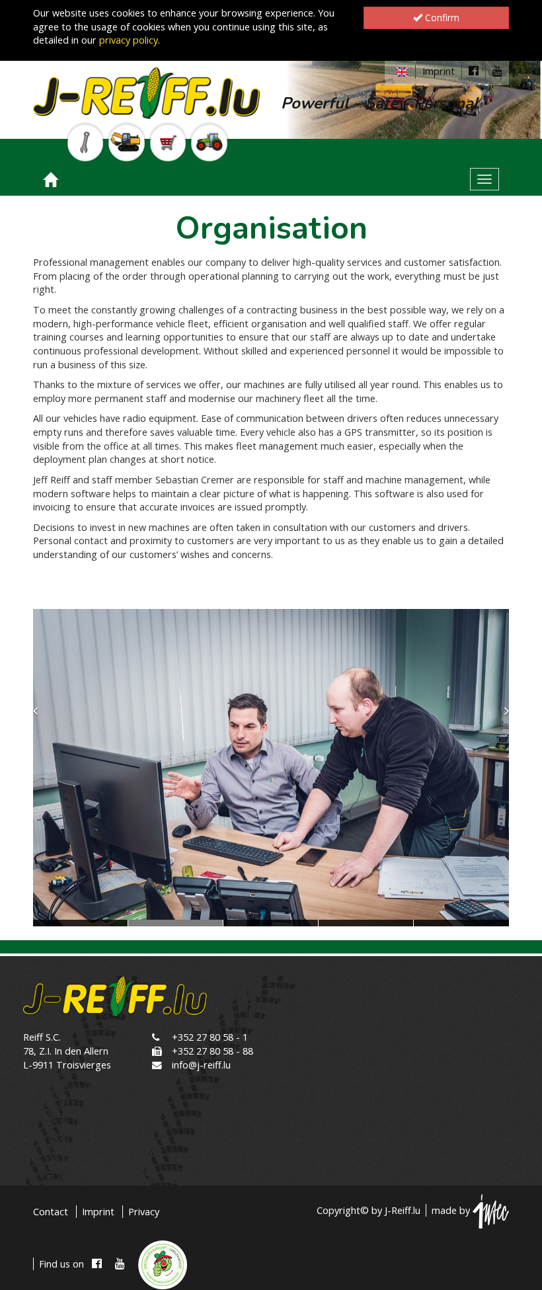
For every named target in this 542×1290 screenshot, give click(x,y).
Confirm (440, 17)
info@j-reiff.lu (201, 1065)
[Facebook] (474, 71)
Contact (50, 1211)
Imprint (438, 71)
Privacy (143, 1211)
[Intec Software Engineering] (491, 1210)
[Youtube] (497, 71)
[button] (49, 768)
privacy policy (128, 40)
